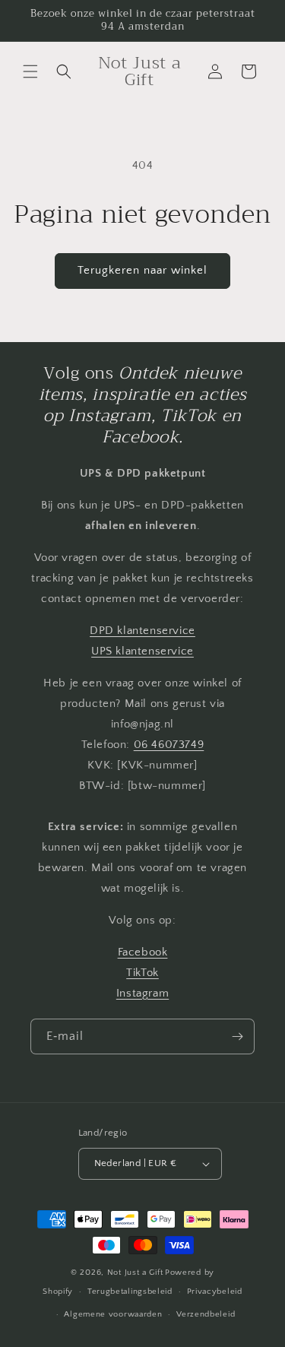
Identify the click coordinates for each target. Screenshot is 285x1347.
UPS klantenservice (142, 651)
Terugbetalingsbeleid (130, 1291)
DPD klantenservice (142, 630)
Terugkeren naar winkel (142, 270)
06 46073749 (169, 744)
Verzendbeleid (205, 1314)
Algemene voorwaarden (113, 1314)
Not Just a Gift (135, 1272)
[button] (30, 71)
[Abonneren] (237, 1036)
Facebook (143, 952)
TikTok (142, 972)
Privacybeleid (214, 1291)
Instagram (142, 993)
